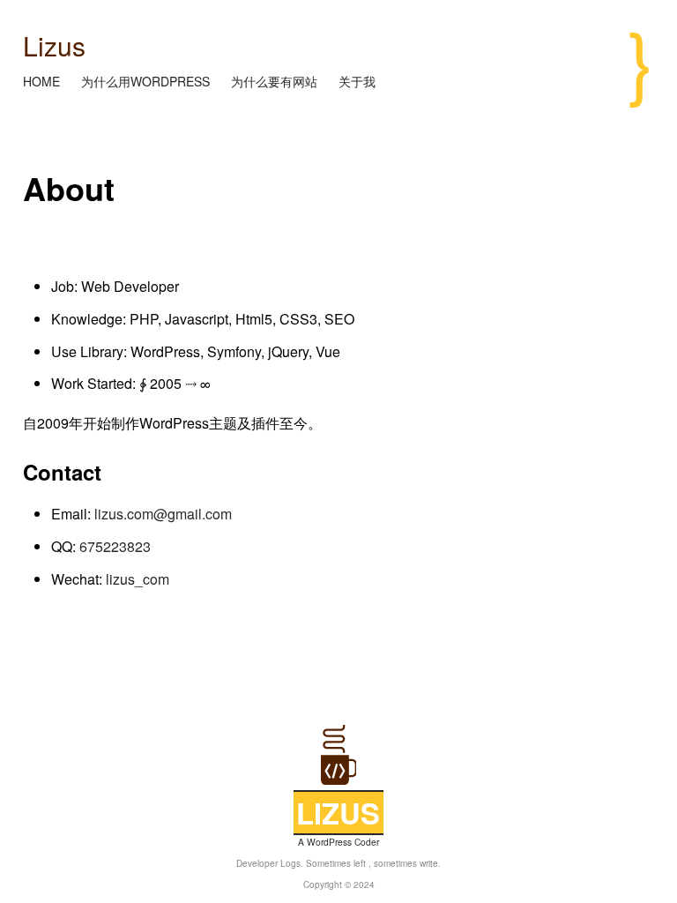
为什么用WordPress (147, 81)
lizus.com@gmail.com (163, 514)
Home (43, 81)
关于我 (357, 81)
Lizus (54, 45)
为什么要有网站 (276, 81)
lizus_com (137, 579)
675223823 (115, 546)
